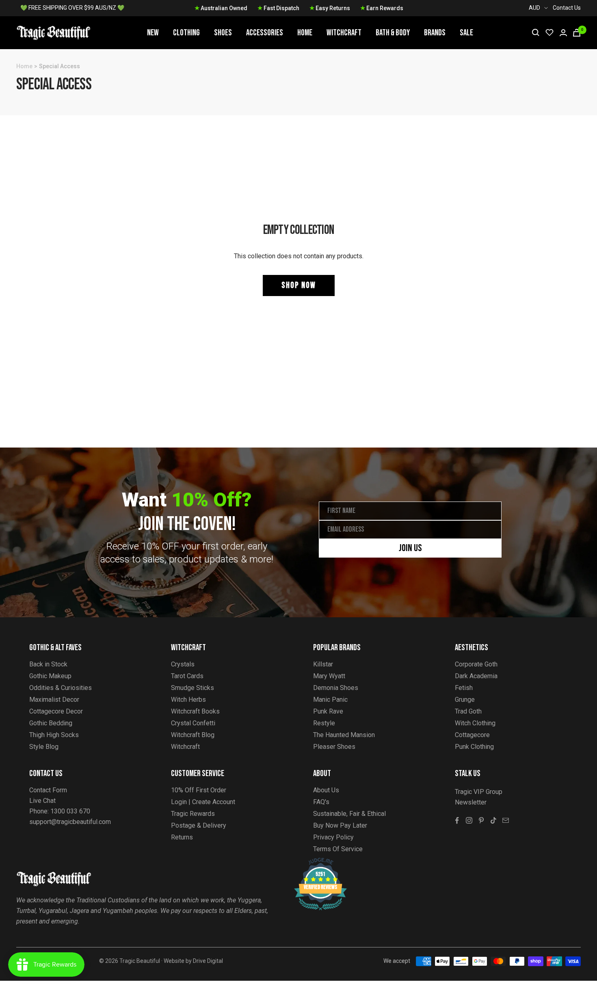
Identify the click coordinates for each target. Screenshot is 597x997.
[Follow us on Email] (506, 820)
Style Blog (43, 746)
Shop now (298, 285)
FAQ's (321, 802)
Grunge (465, 699)
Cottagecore (472, 735)
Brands (435, 33)
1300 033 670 (70, 811)
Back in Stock (48, 664)
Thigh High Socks (54, 735)
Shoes (223, 33)
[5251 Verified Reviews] (313, 862)
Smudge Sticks (192, 688)
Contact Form (48, 790)
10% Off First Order (198, 790)
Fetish (464, 688)
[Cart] (577, 33)
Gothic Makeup (50, 676)
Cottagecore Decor (56, 711)
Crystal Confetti (193, 723)
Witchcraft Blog (192, 735)
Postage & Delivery (198, 825)
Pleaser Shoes (334, 746)
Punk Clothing (474, 746)
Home (304, 33)
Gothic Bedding (50, 723)
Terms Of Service (338, 849)
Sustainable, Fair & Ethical (349, 813)
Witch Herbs (188, 699)
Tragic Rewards (193, 813)
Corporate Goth (476, 664)
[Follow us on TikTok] (493, 820)
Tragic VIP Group (478, 792)
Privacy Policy (333, 837)
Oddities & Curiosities (60, 688)
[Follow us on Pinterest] (481, 820)
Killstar (323, 664)
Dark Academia (476, 676)
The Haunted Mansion (344, 735)
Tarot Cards (187, 676)
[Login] (563, 32)
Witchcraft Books (195, 711)
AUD (534, 7)
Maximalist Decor (54, 699)
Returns (182, 837)
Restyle (324, 723)
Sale (466, 33)
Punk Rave (328, 711)
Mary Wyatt (329, 676)
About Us (326, 790)
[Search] (535, 32)
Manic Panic (330, 699)
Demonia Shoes (335, 688)
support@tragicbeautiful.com (70, 822)
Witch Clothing (475, 723)
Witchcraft (344, 33)
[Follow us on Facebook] (457, 820)
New (153, 33)
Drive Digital (208, 961)
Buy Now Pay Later (340, 825)
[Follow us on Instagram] (469, 820)
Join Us (410, 548)
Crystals (183, 664)
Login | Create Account (203, 802)
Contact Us (567, 7)
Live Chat (42, 801)
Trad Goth (468, 711)
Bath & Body (393, 33)
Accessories (264, 33)
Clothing (186, 33)
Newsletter (471, 802)
